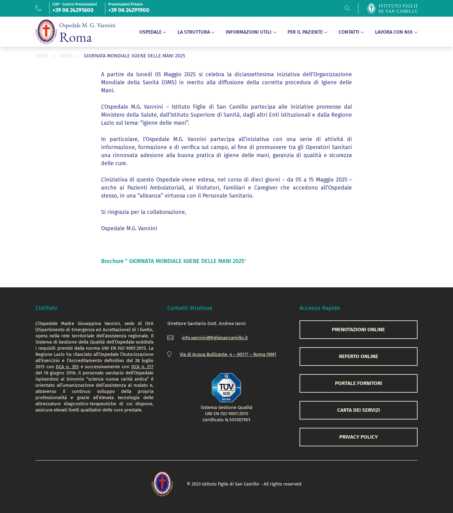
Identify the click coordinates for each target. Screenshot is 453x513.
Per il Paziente (305, 32)
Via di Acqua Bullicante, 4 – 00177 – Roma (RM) (228, 354)
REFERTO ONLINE (358, 356)
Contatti (349, 32)
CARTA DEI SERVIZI (358, 410)
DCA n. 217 (142, 366)
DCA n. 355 (67, 366)
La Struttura (194, 32)
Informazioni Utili (248, 32)
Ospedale (150, 32)
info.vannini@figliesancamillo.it (215, 337)
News (66, 56)
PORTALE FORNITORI (358, 383)
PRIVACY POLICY (358, 437)
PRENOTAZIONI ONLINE (358, 329)
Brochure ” (173, 261)
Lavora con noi (394, 32)
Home (42, 56)
